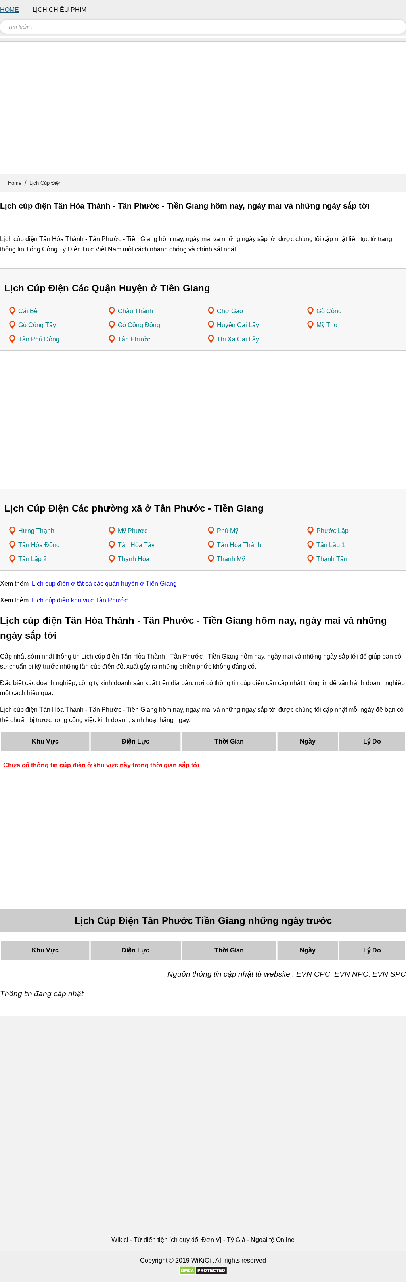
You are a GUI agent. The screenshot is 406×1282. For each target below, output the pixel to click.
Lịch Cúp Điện (45, 183)
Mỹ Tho (326, 325)
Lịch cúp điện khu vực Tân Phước (80, 600)
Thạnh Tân (331, 559)
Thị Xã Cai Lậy (238, 339)
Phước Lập (332, 530)
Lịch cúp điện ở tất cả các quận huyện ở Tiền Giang (104, 583)
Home (14, 183)
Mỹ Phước (132, 530)
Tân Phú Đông (38, 339)
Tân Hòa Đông (39, 545)
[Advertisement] (203, 111)
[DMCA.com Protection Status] (203, 1273)
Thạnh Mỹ (231, 559)
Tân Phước (134, 339)
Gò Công (329, 311)
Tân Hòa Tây (136, 545)
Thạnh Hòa (133, 559)
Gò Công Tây (37, 325)
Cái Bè (28, 311)
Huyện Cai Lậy (238, 325)
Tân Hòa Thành (239, 545)
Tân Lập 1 (330, 545)
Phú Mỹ (227, 530)
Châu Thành (135, 311)
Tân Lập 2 (32, 559)
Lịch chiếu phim (59, 9)
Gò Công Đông (139, 325)
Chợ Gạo (230, 311)
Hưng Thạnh (36, 530)
